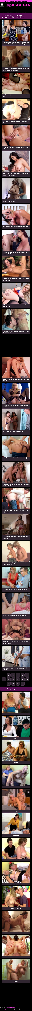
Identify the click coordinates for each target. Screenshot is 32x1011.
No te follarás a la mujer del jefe (13, 432)
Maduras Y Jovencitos (16, 884)
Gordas (16, 981)
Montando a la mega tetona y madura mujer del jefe (16, 484)
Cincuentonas (16, 859)
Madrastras (16, 835)
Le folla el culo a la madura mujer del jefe (16, 458)
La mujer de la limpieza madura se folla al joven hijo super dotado (16, 69)
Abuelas (16, 714)
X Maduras (3, 12)
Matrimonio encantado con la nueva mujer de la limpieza (16, 200)
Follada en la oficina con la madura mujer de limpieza (16, 279)
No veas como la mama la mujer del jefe (15, 226)
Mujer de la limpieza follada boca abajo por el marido (16, 642)
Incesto (16, 787)
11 (22, 679)
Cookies (17, 1009)
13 (8, 683)
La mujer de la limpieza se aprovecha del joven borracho (16, 563)
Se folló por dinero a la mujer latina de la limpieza (16, 537)
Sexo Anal (16, 957)
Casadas (16, 932)
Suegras (16, 738)
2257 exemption (24, 1009)
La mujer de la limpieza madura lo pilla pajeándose (16, 511)
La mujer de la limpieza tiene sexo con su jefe (16, 121)
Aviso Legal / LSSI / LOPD (7, 1009)
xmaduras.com (11, 1007)
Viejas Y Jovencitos (16, 908)
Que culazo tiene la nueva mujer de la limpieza (16, 668)
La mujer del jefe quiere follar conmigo (15, 589)
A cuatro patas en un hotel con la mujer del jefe (16, 379)
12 (27, 679)
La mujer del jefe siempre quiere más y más (16, 148)
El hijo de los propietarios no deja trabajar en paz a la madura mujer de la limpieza (16, 43)
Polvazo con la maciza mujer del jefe (14, 615)
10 (17, 679)
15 (17, 683)
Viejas (16, 811)
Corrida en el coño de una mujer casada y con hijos (16, 406)
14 (13, 683)
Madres (16, 762)
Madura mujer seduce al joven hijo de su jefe (16, 95)
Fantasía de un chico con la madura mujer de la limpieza (16, 332)
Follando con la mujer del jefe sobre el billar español (16, 305)
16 (22, 683)
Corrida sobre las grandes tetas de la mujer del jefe (16, 253)
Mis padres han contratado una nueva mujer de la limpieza (16, 174)
